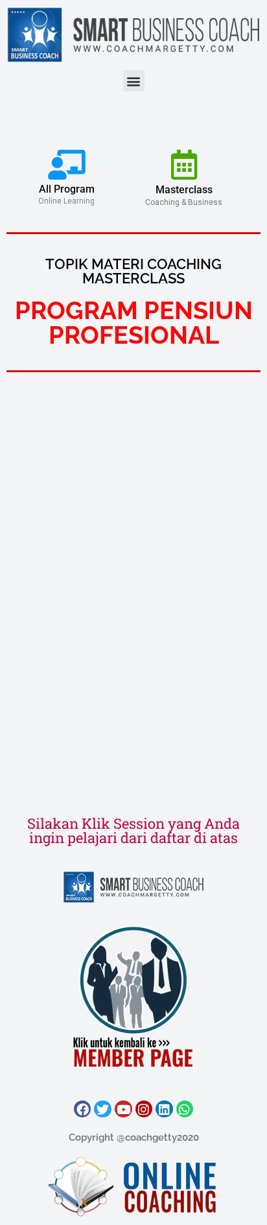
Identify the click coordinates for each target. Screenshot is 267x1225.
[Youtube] (123, 1109)
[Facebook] (82, 1109)
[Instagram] (144, 1109)
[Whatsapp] (185, 1109)
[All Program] (67, 165)
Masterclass (184, 190)
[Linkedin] (164, 1109)
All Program (67, 189)
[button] (134, 80)
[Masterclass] (184, 165)
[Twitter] (102, 1109)
